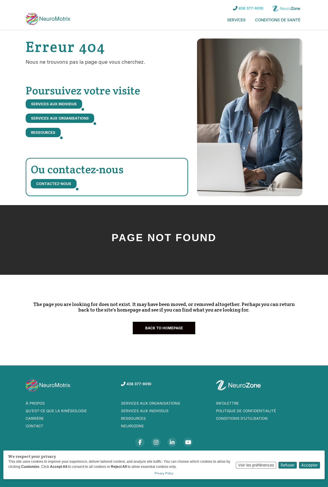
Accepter (309, 465)
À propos (35, 403)
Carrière (35, 418)
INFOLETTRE (227, 403)
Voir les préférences (256, 465)
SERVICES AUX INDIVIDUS (144, 411)
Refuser (288, 465)
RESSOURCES (133, 418)
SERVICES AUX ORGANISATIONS (150, 403)
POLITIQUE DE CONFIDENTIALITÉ (246, 411)
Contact (34, 426)
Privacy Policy (164, 473)
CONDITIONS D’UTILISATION (242, 418)
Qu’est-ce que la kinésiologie (56, 411)
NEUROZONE (132, 426)
